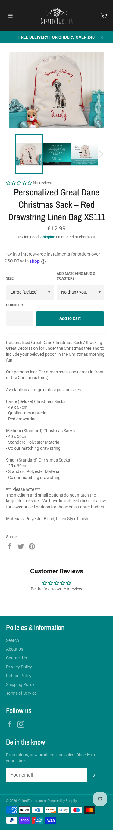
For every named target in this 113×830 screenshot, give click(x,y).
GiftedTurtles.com (32, 801)
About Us (14, 649)
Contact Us (16, 657)
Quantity (14, 305)
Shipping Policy (20, 684)
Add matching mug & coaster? (76, 276)
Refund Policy (19, 675)
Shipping (47, 237)
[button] (19, 182)
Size (10, 278)
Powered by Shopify (62, 801)
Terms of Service (21, 693)
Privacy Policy (19, 666)
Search (12, 640)
